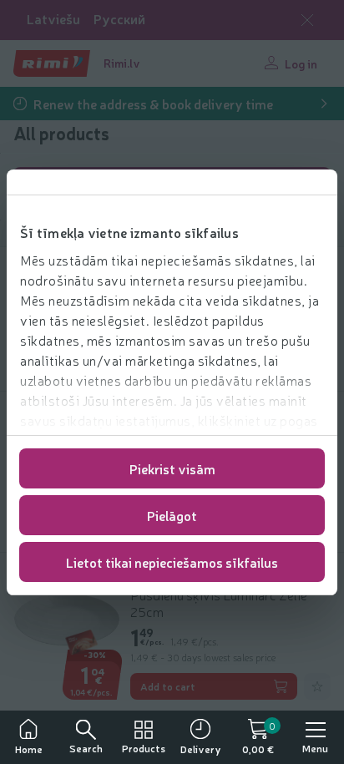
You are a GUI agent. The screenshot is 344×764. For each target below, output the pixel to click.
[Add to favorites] (317, 686)
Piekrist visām (172, 468)
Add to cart (167, 686)
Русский (119, 19)
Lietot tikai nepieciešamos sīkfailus (172, 562)
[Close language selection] (307, 20)
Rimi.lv (122, 62)
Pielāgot (172, 515)
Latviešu (53, 19)
